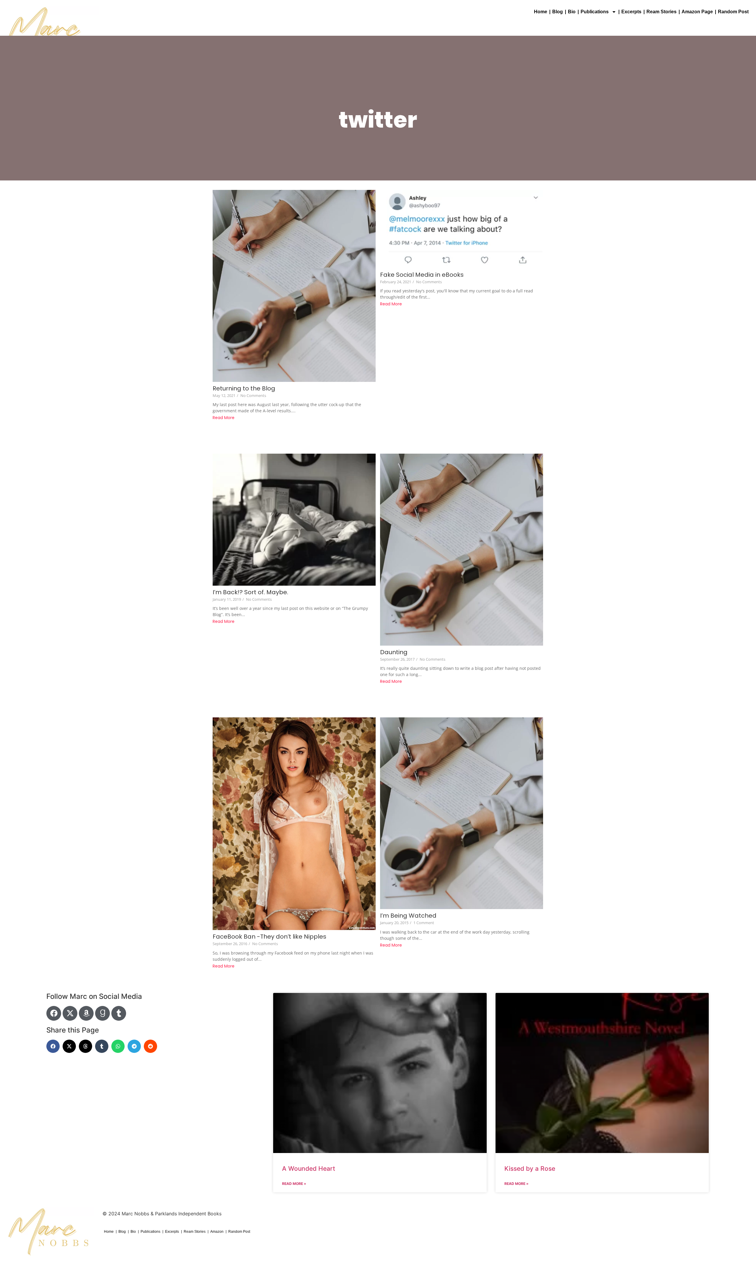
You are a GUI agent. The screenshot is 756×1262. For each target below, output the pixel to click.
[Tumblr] (118, 1013)
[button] (53, 1046)
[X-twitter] (70, 1013)
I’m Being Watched (408, 915)
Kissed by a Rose (529, 1168)
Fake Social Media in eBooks (422, 274)
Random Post (733, 11)
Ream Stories (661, 11)
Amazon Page (697, 11)
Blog (557, 11)
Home (540, 11)
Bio (572, 11)
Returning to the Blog (244, 388)
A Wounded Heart (308, 1168)
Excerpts (631, 11)
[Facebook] (53, 1013)
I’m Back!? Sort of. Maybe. (250, 592)
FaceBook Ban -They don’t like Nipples (269, 936)
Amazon (217, 1232)
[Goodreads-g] (102, 1013)
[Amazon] (86, 1013)
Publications (595, 11)
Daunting (394, 652)
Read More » (294, 1183)
